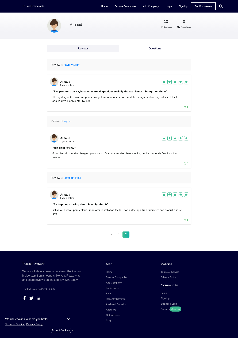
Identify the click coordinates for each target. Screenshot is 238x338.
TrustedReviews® (33, 6)
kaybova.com (72, 64)
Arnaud (76, 24)
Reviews (83, 48)
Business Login (169, 303)
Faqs (109, 293)
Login (169, 6)
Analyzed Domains (116, 304)
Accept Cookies (61, 330)
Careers (165, 309)
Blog (108, 320)
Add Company (151, 6)
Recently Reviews (115, 298)
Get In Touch (113, 315)
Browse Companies (125, 6)
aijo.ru (67, 121)
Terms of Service (170, 271)
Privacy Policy (168, 277)
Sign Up (183, 6)
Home (104, 6)
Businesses (112, 288)
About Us (111, 309)
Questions (155, 48)
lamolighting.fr (72, 177)
